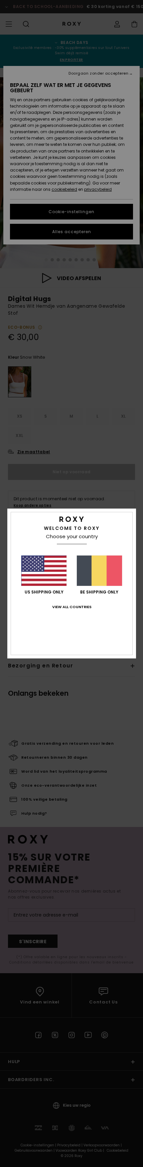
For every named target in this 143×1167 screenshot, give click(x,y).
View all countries (71, 606)
